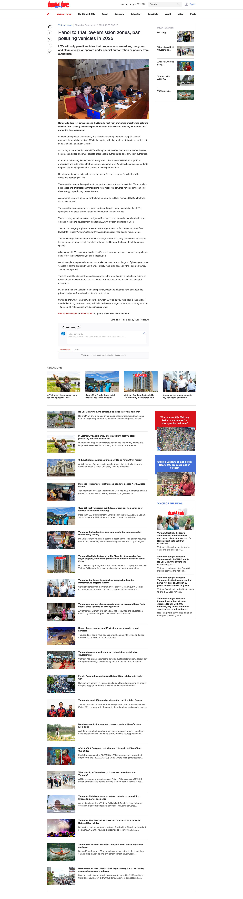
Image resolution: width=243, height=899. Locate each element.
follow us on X (87, 313)
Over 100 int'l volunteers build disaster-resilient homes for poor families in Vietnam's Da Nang (100, 396)
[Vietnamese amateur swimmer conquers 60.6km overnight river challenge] (185, 95)
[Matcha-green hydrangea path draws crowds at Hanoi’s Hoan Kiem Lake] (61, 732)
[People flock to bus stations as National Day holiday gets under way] (61, 684)
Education (136, 14)
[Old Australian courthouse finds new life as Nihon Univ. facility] (61, 468)
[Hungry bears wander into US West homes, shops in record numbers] (61, 636)
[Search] (178, 4)
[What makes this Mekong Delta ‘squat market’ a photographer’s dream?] (176, 439)
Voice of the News (170, 503)
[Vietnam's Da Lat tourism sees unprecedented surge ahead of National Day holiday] (61, 540)
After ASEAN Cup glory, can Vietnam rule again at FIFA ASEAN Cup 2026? (109, 749)
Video (180, 14)
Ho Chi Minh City (86, 14)
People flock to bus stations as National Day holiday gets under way (110, 677)
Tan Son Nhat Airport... (163, 77)
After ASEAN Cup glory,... (165, 63)
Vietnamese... (164, 91)
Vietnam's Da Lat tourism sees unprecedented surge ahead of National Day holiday (109, 533)
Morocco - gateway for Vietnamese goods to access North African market (112, 485)
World (168, 14)
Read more (54, 368)
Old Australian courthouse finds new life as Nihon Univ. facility (110, 460)
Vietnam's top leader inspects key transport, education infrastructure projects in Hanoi (178, 396)
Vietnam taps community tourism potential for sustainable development (108, 653)
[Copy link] (49, 26)
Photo (193, 14)
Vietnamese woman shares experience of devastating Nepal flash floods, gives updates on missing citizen (111, 605)
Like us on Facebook (68, 313)
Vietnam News (64, 14)
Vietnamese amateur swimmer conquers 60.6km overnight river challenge (110, 846)
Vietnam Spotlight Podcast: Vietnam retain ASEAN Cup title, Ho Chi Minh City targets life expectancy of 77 (173, 560)
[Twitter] (49, 39)
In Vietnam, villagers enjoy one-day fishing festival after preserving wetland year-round (62, 396)
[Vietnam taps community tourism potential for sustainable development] (61, 660)
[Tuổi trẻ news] (58, 4)
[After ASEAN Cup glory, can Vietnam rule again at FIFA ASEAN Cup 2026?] (185, 66)
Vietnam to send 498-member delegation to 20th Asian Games (110, 700)
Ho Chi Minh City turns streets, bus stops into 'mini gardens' (109, 412)
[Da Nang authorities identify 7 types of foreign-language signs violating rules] (185, 36)
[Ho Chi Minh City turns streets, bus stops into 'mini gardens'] (61, 419)
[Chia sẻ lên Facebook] (49, 32)
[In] (49, 51)
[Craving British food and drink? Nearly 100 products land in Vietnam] (176, 484)
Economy (119, 14)
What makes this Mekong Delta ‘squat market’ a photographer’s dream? (174, 420)
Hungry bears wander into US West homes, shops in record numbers (108, 629)
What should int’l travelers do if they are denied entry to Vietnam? (107, 773)
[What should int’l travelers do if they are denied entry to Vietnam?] (185, 51)
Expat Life (153, 14)
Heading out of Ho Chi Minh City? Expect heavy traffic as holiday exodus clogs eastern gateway (111, 870)
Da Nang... (162, 32)
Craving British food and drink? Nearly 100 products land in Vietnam (174, 465)
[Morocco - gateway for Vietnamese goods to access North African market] (61, 492)
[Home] (48, 14)
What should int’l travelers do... (165, 48)
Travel (105, 14)
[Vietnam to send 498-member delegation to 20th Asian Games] (61, 708)
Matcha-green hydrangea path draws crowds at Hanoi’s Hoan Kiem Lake (109, 725)
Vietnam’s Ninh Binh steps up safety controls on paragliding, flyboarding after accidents (109, 797)
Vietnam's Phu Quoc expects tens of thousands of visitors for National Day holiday (109, 821)
